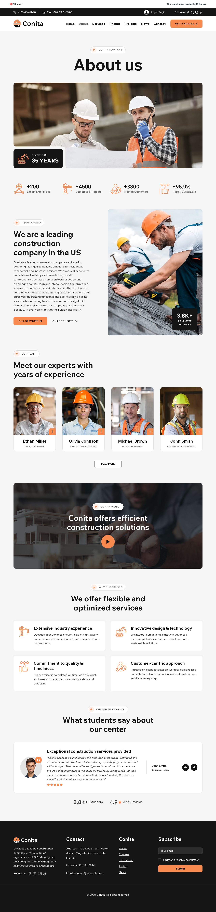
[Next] (194, 767)
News (122, 872)
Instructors (126, 860)
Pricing (123, 866)
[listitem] (35, 419)
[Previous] (185, 767)
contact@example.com (88, 873)
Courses (124, 854)
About (123, 848)
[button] (108, 541)
